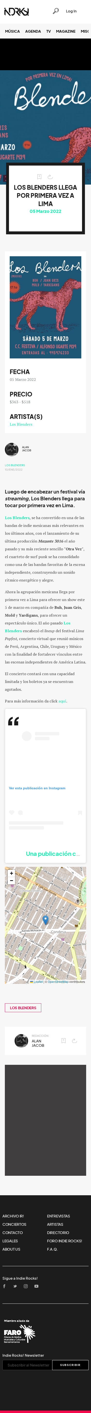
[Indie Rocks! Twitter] (16, 1286)
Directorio (58, 1232)
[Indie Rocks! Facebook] (5, 1286)
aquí (62, 701)
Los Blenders (21, 424)
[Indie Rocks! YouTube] (37, 1286)
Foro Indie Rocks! (64, 1241)
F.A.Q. (52, 1249)
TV (48, 31)
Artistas (55, 1224)
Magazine (65, 31)
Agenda (33, 31)
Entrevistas (58, 1216)
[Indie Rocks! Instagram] (27, 1286)
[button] (45, 920)
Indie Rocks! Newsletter (23, 1355)
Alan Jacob (26, 448)
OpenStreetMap (58, 981)
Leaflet (38, 981)
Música (12, 31)
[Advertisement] (45, 1120)
